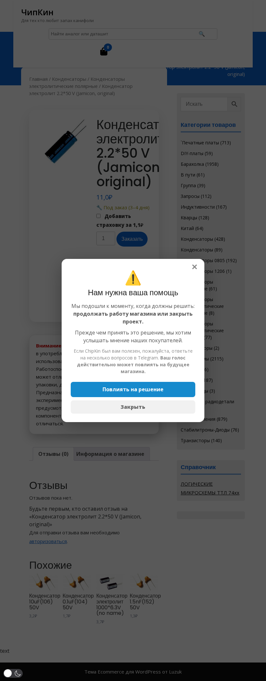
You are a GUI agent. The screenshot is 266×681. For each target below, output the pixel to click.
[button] (13, 673)
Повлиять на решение (133, 389)
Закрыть (133, 406)
